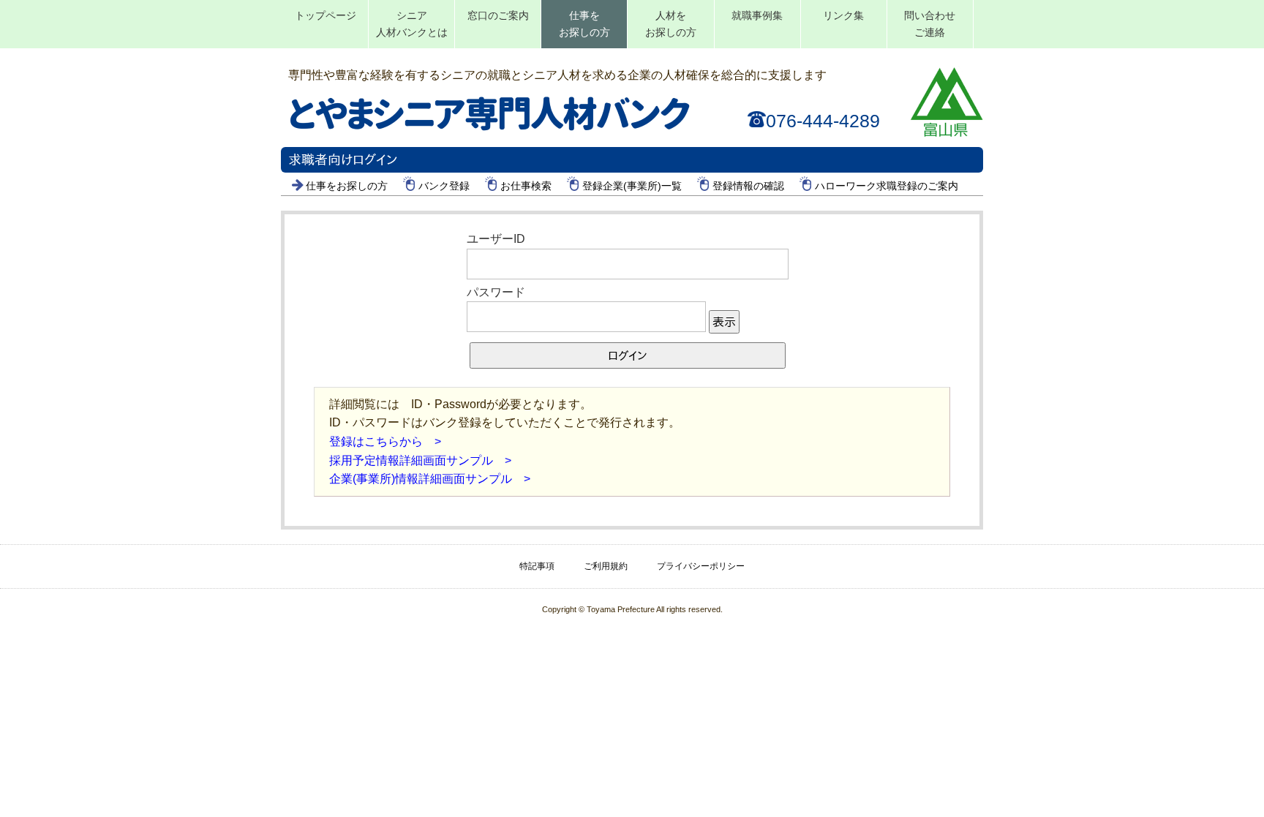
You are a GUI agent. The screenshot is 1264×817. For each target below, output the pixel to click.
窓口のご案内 (498, 15)
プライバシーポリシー (701, 566)
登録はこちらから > (385, 441)
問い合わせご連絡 (929, 24)
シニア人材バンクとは (412, 24)
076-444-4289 (823, 120)
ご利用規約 (606, 566)
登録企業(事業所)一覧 (632, 186)
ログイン (627, 355)
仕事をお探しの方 (584, 24)
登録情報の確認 (748, 186)
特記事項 (536, 566)
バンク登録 (444, 186)
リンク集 (843, 15)
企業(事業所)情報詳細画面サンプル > (429, 478)
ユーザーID (496, 239)
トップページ (325, 15)
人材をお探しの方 (670, 24)
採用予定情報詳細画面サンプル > (420, 460)
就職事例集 (757, 15)
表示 (724, 322)
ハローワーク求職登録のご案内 (886, 186)
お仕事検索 (526, 186)
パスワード (496, 292)
